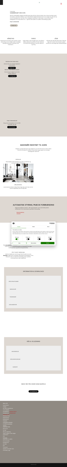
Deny (19, 243)
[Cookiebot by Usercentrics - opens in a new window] (50, 223)
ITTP (35, 464)
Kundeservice (6, 442)
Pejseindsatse (6, 417)
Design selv (45, 2)
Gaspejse (5, 420)
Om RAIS (5, 444)
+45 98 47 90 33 (12, 411)
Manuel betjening (20, 212)
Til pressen (5, 447)
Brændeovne (6, 419)
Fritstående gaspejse (7, 424)
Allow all (47, 243)
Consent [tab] (18, 226)
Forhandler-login (6, 450)
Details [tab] (33, 226)
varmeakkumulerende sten (11, 245)
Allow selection (33, 243)
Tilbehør (4, 425)
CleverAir (19, 213)
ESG (4, 445)
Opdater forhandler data (8, 448)
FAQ (4, 436)
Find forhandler (12, 127)
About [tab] (48, 226)
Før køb (4, 430)
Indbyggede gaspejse (7, 422)
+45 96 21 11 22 (12, 413)
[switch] (28, 239)
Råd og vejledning (7, 431)
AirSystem (5, 255)
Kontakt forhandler (54, 2)
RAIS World (5, 428)
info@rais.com (6, 414)
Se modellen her (33, 391)
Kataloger (5, 437)
